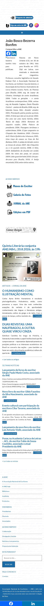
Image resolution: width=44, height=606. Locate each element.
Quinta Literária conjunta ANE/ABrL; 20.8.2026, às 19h (21, 247)
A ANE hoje (6, 486)
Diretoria (5, 516)
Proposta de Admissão (10, 546)
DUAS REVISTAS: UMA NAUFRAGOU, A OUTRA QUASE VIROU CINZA (18, 327)
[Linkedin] (36, 27)
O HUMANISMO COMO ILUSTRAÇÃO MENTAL (18, 292)
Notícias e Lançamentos (10, 541)
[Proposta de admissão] (22, 19)
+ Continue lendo (18, 353)
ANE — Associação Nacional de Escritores (22, 7)
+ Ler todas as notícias (10, 461)
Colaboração (6, 531)
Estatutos (5, 501)
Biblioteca (5, 491)
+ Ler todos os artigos (10, 359)
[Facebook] (31, 27)
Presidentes (6, 511)
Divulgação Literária (9, 536)
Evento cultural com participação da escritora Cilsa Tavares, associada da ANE (21, 408)
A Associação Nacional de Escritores (15, 481)
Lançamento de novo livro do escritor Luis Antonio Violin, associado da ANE (21, 428)
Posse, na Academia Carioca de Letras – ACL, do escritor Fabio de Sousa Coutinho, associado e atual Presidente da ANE (21, 442)
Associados (6, 521)
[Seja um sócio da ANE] (16, 27)
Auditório (5, 496)
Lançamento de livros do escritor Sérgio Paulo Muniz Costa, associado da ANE (21, 373)
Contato (5, 576)
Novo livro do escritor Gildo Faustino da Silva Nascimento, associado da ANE (21, 394)
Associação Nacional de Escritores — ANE (18, 589)
